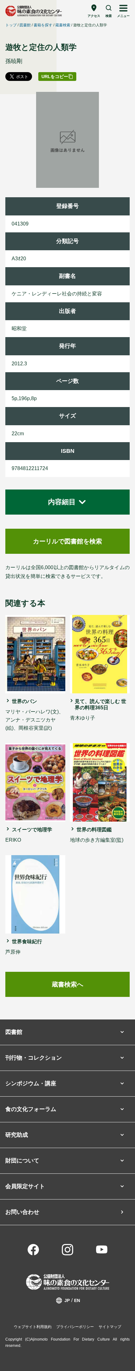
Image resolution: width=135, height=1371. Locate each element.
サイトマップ (110, 1327)
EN (77, 1300)
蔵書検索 (62, 25)
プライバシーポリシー (75, 1327)
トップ (11, 25)
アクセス (94, 16)
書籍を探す (43, 25)
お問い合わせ (22, 1212)
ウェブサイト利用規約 (32, 1327)
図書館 (25, 25)
